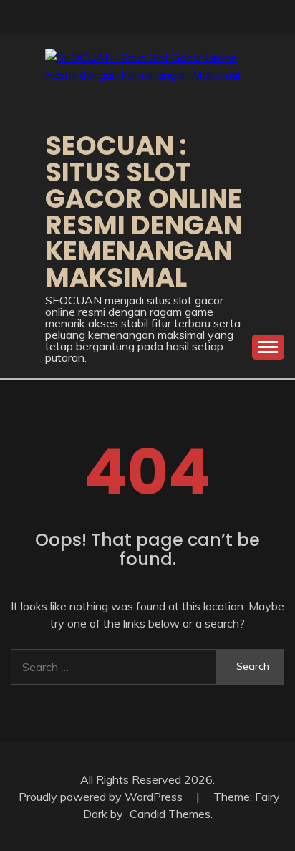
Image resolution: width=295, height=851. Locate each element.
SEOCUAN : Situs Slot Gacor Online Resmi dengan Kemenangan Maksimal (144, 211)
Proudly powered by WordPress (102, 796)
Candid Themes (170, 814)
